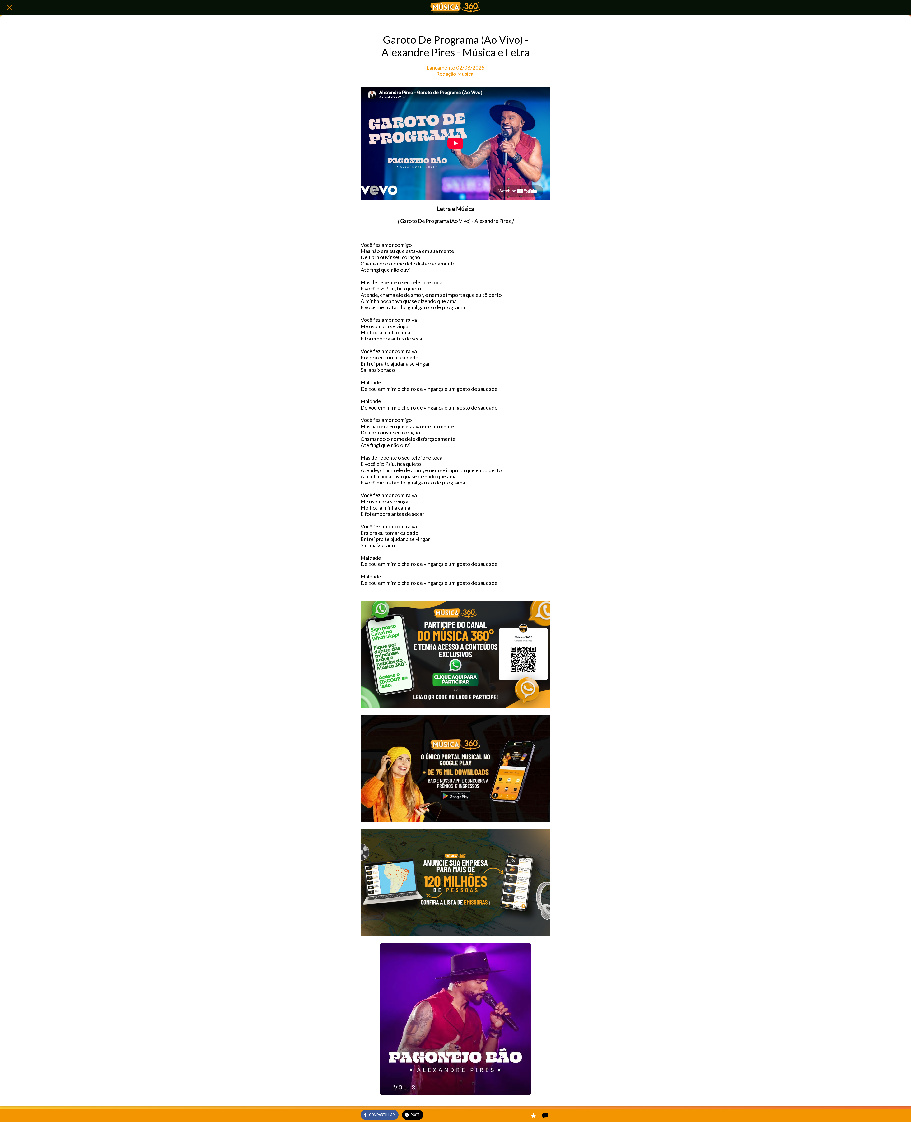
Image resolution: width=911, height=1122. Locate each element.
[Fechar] (9, 7)
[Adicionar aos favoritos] (533, 1115)
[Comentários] (544, 1115)
